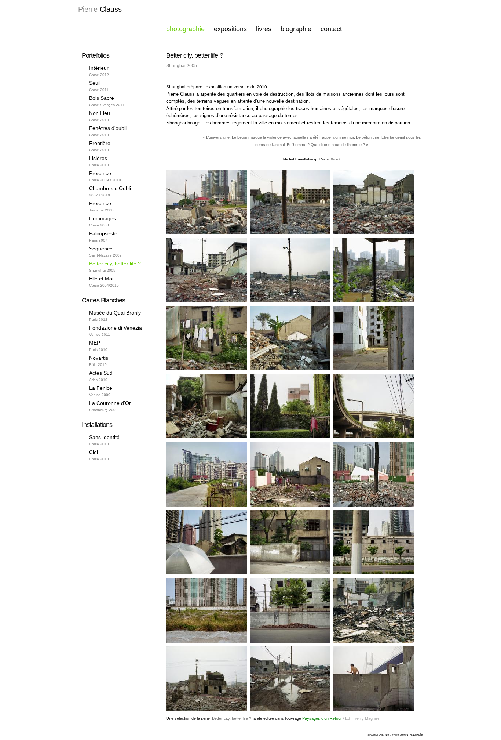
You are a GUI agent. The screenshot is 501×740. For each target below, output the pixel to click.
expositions (230, 29)
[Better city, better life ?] (206, 232)
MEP (94, 343)
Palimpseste (103, 233)
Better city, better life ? (115, 263)
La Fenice (100, 388)
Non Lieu (99, 113)
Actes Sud (101, 373)
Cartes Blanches (103, 300)
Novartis (98, 358)
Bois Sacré (101, 98)
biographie (296, 29)
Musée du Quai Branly (115, 313)
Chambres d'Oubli (110, 188)
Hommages (102, 218)
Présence (100, 173)
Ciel (93, 452)
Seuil (94, 83)
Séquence (101, 248)
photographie (185, 29)
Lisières (98, 158)
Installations (97, 424)
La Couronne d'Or (110, 403)
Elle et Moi (101, 279)
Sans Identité (104, 437)
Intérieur (99, 68)
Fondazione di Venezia (115, 328)
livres (263, 29)
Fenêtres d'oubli (108, 128)
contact (331, 29)
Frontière (99, 143)
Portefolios (95, 55)
